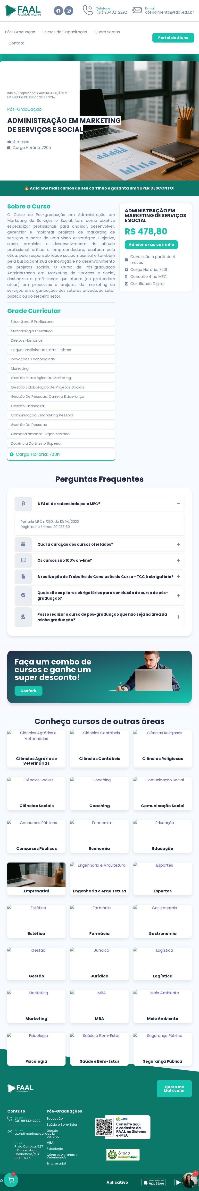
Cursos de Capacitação (64, 32)
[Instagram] (68, 10)
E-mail (150, 8)
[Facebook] (58, 10)
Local (18, 1143)
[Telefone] (88, 11)
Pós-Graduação (20, 32)
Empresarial (27, 93)
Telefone (103, 8)
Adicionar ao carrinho (151, 244)
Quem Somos (107, 32)
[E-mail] (137, 11)
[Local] (9, 1150)
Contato (16, 43)
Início (11, 93)
